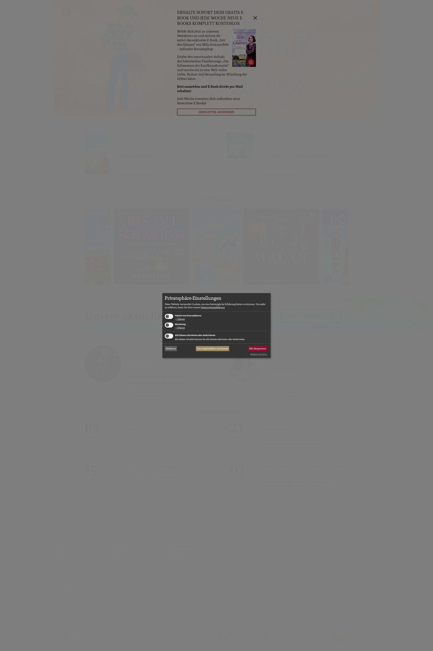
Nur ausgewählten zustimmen (212, 348)
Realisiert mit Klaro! (258, 354)
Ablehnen (171, 348)
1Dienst (180, 319)
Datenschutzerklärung (213, 307)
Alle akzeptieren (257, 348)
